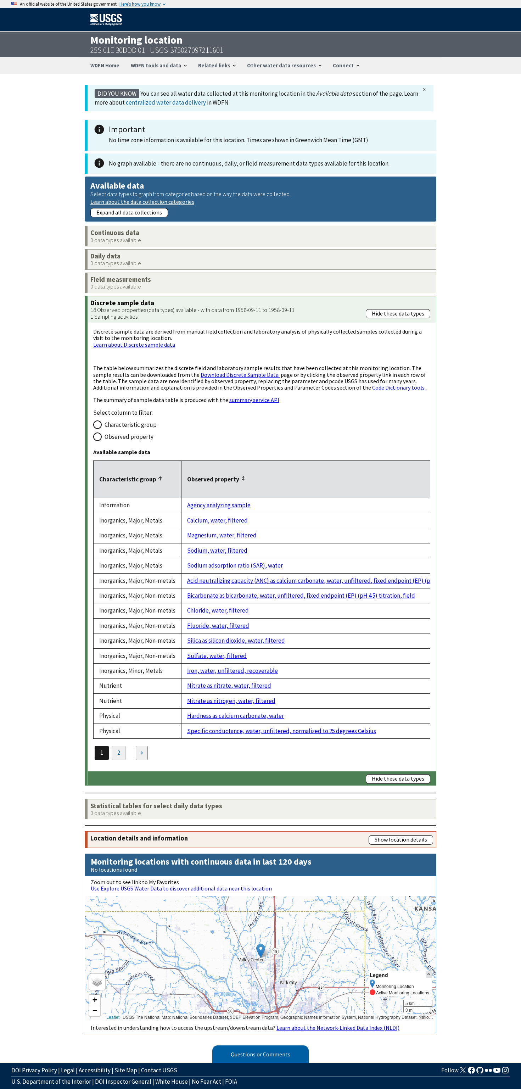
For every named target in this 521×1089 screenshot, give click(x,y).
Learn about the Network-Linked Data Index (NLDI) (337, 1027)
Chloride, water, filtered (218, 610)
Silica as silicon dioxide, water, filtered (236, 640)
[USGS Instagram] (505, 1072)
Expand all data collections (129, 212)
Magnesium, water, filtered (222, 535)
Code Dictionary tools (399, 387)
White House (171, 1081)
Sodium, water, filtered (217, 550)
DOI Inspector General (123, 1081)
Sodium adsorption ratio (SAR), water (235, 565)
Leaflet (112, 1017)
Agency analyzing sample (219, 505)
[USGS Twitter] (463, 1072)
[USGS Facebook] (471, 1072)
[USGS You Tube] (497, 1072)
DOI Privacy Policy (34, 1070)
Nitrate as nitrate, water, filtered (229, 685)
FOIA (231, 1081)
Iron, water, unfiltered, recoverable (232, 671)
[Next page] (142, 753)
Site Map (125, 1070)
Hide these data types (398, 313)
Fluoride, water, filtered (218, 626)
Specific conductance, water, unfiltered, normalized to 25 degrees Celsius (281, 731)
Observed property (129, 437)
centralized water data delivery (166, 102)
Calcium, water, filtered (217, 520)
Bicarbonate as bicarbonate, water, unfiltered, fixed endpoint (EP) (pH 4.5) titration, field (301, 595)
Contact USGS (159, 1070)
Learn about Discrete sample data (134, 344)
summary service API (254, 399)
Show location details (401, 839)
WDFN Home (104, 65)
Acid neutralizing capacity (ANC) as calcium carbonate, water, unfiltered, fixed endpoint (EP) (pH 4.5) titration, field (334, 581)
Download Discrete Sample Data (240, 374)
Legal (68, 1070)
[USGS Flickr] (488, 1072)
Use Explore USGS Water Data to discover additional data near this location (181, 888)
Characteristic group (131, 425)
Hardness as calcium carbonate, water (235, 716)
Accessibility (95, 1070)
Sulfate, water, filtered (217, 656)
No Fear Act (206, 1081)
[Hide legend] (429, 974)
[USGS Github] (480, 1072)
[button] (260, 951)
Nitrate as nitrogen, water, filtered (231, 701)
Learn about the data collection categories (142, 201)
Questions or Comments (260, 1054)
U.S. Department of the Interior (51, 1081)
